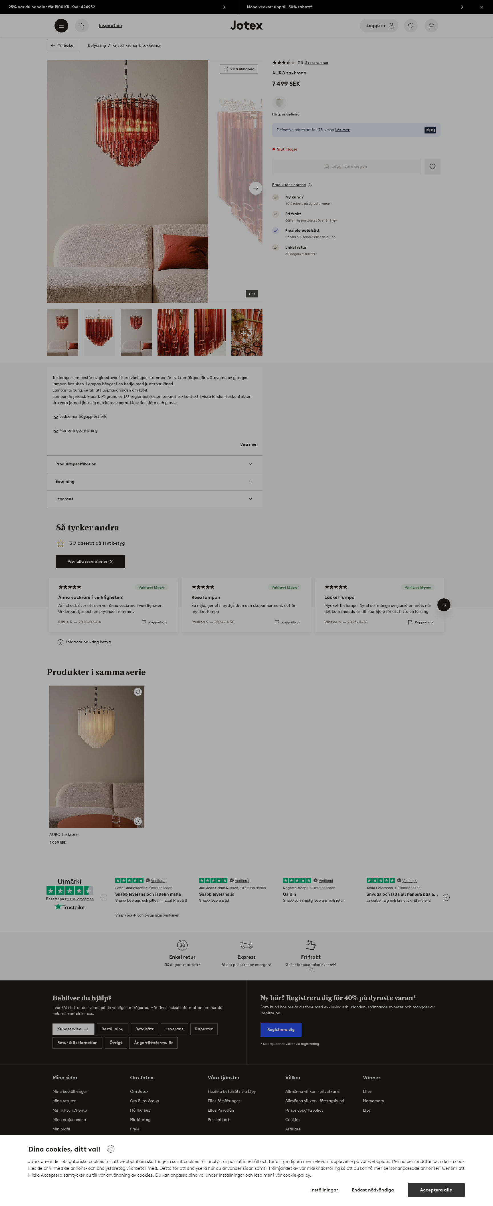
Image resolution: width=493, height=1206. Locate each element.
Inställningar (324, 1190)
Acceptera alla (436, 1190)
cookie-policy (296, 1175)
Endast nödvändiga (373, 1190)
